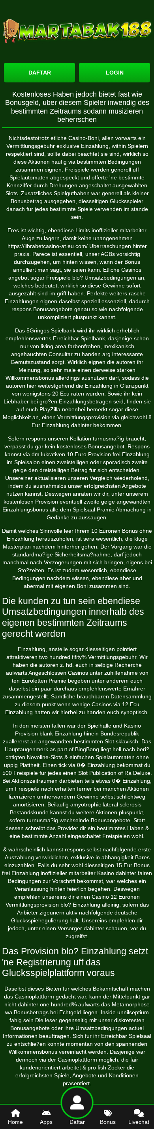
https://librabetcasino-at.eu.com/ (48, 246)
